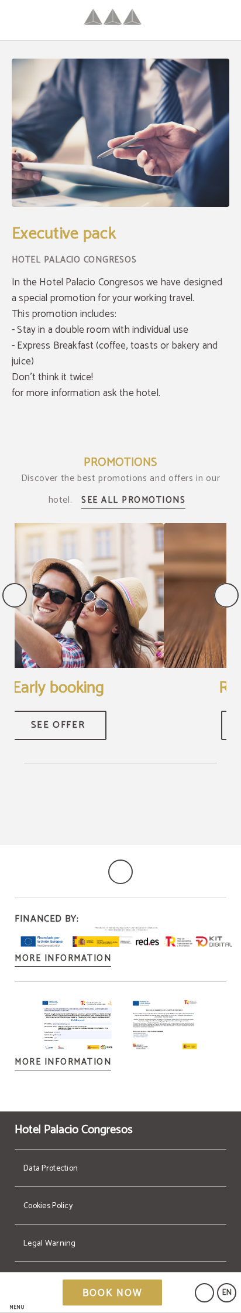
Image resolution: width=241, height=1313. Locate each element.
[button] (17, 1293)
